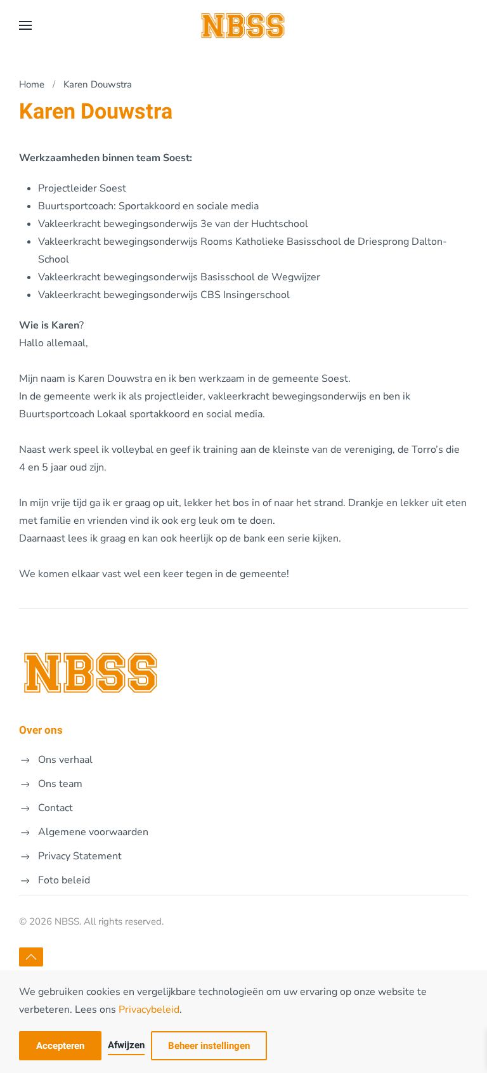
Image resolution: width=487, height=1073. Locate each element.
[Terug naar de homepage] (243, 25)
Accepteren (60, 1046)
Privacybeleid (149, 1010)
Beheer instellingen (209, 1046)
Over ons (41, 730)
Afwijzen (126, 1045)
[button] (25, 25)
